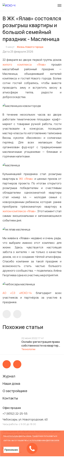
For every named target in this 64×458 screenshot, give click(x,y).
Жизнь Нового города (30, 46)
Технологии (28, 349)
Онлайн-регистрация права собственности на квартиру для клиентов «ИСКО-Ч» (40, 343)
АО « (7, 293)
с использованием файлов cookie (43, 440)
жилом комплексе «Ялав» (19, 211)
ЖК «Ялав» (26, 179)
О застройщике (15, 391)
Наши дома (11, 383)
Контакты (10, 398)
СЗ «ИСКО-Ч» (22, 293)
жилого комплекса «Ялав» (24, 64)
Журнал (9, 376)
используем (13, 436)
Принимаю (11, 450)
